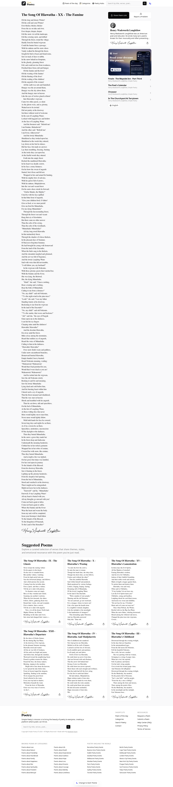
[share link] (147, 43)
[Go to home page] (28, 3)
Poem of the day (121, 716)
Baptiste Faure (72, 732)
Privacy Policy (142, 726)
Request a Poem (143, 716)
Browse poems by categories (34, 743)
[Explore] (145, 3)
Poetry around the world (99, 743)
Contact (118, 726)
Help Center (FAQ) (144, 722)
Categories (119, 719)
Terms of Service (143, 729)
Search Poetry (120, 722)
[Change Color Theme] (150, 3)
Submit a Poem (143, 719)
